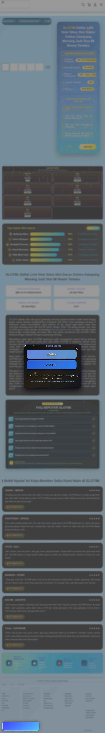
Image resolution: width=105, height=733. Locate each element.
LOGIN (52, 354)
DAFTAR (52, 364)
